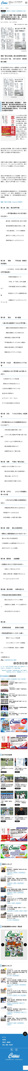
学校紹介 (9, 884)
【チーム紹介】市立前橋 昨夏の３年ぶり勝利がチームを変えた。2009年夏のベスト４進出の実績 (14, 667)
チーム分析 (9, 919)
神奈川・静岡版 (6, 1042)
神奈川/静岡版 (23, 995)
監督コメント (10, 874)
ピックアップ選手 (10, 984)
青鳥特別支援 (18, 903)
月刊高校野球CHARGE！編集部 (22, 24)
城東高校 (8, 10)
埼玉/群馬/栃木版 (22, 872)
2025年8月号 (10, 883)
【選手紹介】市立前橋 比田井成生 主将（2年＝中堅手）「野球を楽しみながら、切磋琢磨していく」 (14, 671)
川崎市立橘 (15, 995)
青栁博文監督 (10, 1004)
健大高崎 (16, 984)
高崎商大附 (9, 1013)
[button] (2, 944)
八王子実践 (16, 910)
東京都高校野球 (19, 10)
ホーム (4, 1037)
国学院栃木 (15, 872)
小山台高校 (13, 10)
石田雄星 (9, 986)
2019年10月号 (10, 1012)
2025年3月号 (10, 872)
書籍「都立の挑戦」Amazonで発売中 (11, 202)
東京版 (13, 903)
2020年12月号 (10, 910)
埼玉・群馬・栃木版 (7, 1045)
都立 (24, 10)
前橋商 (15, 883)
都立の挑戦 (3, 12)
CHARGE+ (3, 10)
